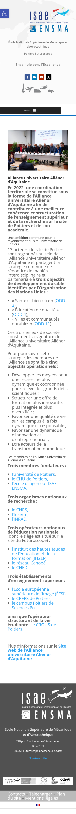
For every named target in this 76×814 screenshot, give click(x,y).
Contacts (16, 794)
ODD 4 (19, 314)
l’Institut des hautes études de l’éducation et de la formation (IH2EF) (38, 553)
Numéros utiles (38, 758)
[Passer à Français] (38, 805)
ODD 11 (42, 323)
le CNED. (20, 567)
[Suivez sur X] (48, 77)
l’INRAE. (19, 519)
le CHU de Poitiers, (30, 479)
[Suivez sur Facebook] (27, 77)
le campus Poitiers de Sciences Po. (33, 605)
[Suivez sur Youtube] (41, 77)
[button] (4, 13)
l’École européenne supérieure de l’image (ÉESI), (39, 591)
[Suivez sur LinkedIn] (34, 77)
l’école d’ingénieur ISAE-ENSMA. (35, 485)
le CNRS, (20, 510)
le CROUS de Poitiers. (32, 627)
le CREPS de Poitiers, (31, 598)
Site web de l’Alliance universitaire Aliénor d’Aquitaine (37, 652)
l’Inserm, (20, 514)
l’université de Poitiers (33, 474)
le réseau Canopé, (29, 563)
